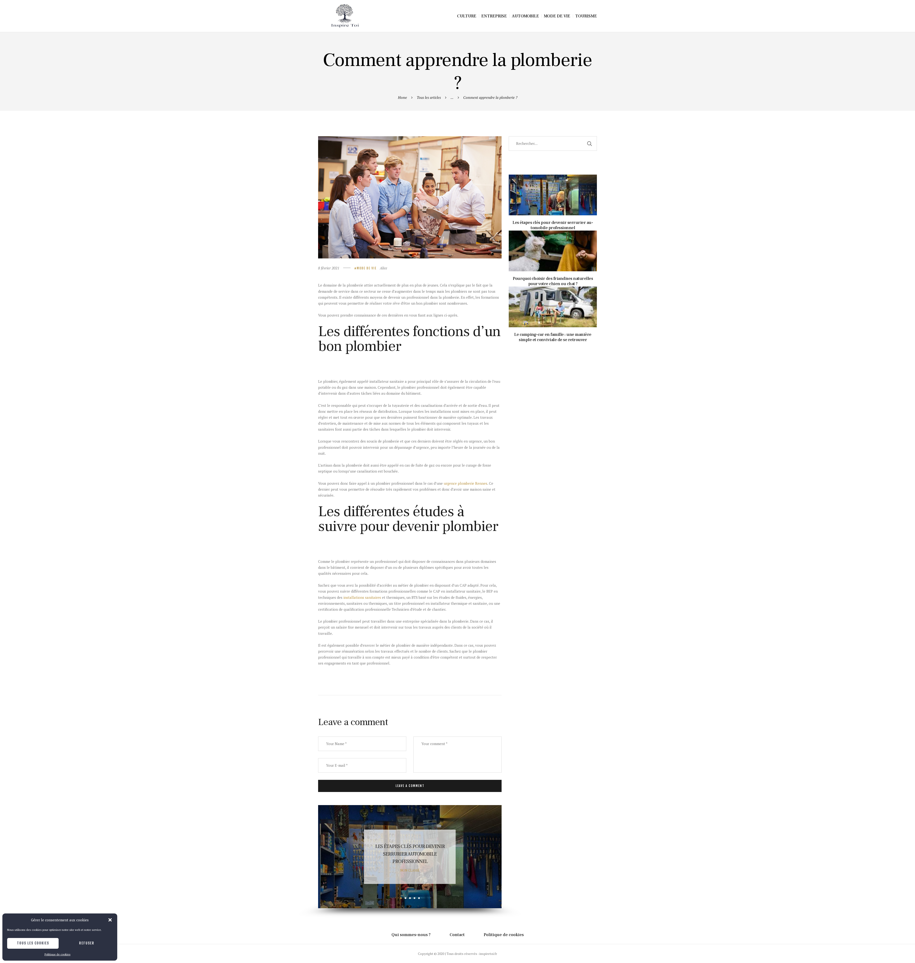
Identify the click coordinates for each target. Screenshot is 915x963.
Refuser (86, 943)
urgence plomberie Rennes (465, 483)
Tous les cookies (33, 943)
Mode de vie (366, 268)
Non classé (410, 870)
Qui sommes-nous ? (411, 935)
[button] (110, 920)
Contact (457, 935)
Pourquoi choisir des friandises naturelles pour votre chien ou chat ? (410, 854)
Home (402, 97)
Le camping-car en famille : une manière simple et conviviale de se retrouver (553, 297)
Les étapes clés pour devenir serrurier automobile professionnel (553, 185)
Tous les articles (429, 97)
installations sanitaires (362, 597)
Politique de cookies (58, 954)
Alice (383, 268)
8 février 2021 (328, 268)
